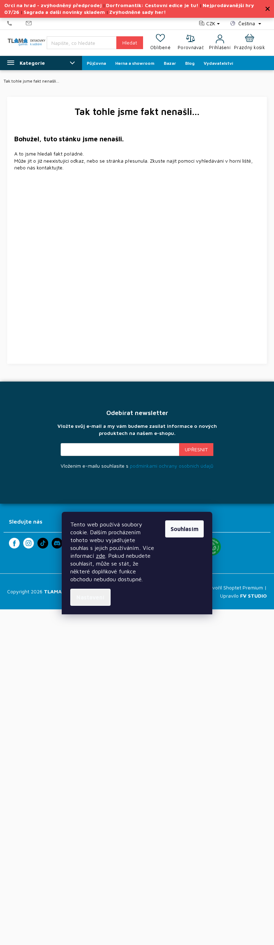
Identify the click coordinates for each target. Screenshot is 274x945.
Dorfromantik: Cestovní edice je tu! (152, 5)
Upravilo (243, 596)
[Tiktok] (42, 543)
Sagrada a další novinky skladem (64, 12)
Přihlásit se (196, 449)
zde (100, 555)
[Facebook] (14, 543)
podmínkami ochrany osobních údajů (171, 466)
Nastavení (90, 597)
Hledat (129, 43)
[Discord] (57, 543)
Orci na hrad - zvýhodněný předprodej (53, 5)
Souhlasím (184, 529)
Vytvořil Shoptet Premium (233, 587)
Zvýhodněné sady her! (137, 12)
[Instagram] (28, 543)
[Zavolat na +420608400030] (16, 23)
